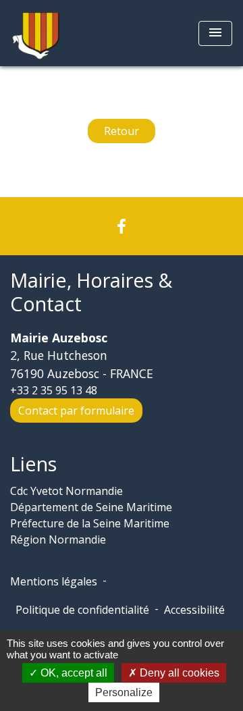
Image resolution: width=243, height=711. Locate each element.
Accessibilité (194, 609)
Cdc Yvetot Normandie (66, 490)
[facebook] (121, 226)
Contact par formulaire (76, 410)
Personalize (124, 692)
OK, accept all (72, 673)
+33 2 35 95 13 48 (53, 390)
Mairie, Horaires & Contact (91, 292)
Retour (121, 131)
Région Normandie (58, 539)
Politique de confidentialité (82, 609)
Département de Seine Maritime (91, 507)
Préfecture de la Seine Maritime (89, 523)
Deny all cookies (178, 673)
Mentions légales (53, 581)
